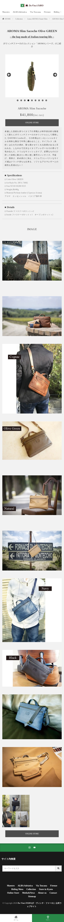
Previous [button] (9, 75)
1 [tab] (17, 100)
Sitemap (32, 896)
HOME (8, 19)
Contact (53, 893)
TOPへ (48, 920)
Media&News (28, 893)
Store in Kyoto (46, 889)
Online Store (13, 893)
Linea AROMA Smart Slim (37, 19)
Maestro (6, 12)
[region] (32, 75)
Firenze (47, 12)
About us (42, 893)
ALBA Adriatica (20, 12)
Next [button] (55, 75)
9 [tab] (46, 100)
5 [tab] (32, 100)
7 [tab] (39, 100)
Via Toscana (35, 12)
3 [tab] (25, 100)
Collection (19, 19)
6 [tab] (35, 100)
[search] (58, 868)
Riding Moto (17, 889)
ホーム (16, 920)
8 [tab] (42, 100)
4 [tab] (28, 100)
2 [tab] (21, 100)
